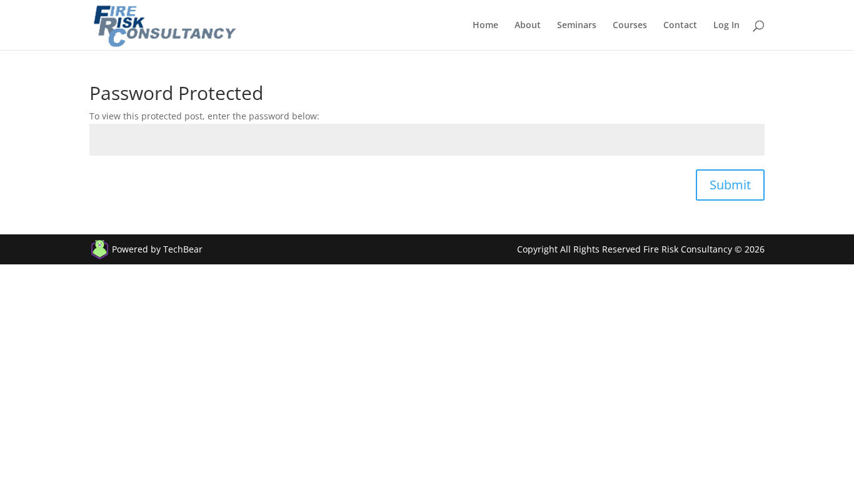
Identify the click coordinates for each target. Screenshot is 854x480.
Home (485, 26)
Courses (630, 26)
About (528, 26)
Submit (730, 184)
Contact (680, 26)
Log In (726, 26)
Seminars (576, 26)
